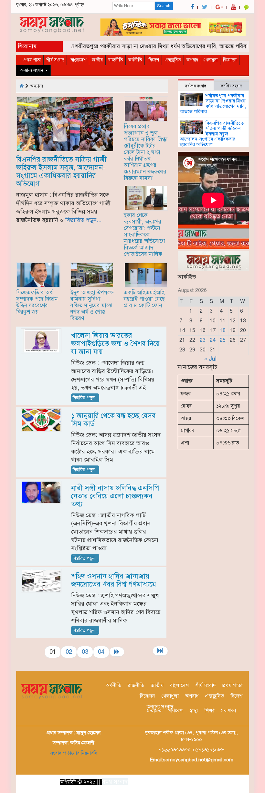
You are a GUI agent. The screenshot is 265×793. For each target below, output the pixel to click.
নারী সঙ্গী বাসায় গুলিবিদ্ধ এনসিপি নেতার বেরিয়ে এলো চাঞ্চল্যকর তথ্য (115, 496)
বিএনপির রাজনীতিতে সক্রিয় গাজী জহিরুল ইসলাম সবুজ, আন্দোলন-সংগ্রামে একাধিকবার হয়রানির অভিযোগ (61, 171)
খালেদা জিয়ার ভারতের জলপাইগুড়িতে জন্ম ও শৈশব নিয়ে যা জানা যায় (115, 343)
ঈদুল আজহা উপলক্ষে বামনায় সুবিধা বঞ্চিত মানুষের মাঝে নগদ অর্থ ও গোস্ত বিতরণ (91, 305)
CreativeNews (231, 781)
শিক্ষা (209, 710)
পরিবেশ (175, 710)
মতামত (154, 710)
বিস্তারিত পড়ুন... (83, 220)
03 (85, 651)
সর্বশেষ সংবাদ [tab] (195, 86)
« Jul (210, 358)
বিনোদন (230, 60)
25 (223, 340)
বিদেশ (153, 60)
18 (223, 330)
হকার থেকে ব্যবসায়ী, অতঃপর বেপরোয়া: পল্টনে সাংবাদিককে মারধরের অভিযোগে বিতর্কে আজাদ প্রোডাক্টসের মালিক (144, 234)
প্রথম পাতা (32, 60)
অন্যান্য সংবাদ (32, 70)
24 (213, 340)
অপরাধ (192, 60)
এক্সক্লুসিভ (172, 60)
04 (101, 651)
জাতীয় (97, 60)
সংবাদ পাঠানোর (65, 753)
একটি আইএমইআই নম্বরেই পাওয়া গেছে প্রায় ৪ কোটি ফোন (144, 299)
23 (203, 340)
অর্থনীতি (135, 60)
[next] (116, 652)
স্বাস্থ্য (193, 710)
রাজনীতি (115, 60)
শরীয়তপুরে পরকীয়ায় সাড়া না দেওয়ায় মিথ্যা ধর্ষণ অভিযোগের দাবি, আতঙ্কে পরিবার (155, 46)
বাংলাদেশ (77, 60)
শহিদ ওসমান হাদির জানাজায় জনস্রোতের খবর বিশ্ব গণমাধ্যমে (113, 580)
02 (69, 651)
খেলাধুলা (210, 60)
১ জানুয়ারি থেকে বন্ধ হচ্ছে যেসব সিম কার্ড (113, 419)
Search (163, 6)
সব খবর (228, 710)
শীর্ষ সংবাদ (55, 60)
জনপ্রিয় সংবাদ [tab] (231, 86)
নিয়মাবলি (88, 753)
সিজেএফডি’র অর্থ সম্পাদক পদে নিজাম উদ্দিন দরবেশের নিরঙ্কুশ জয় (37, 302)
